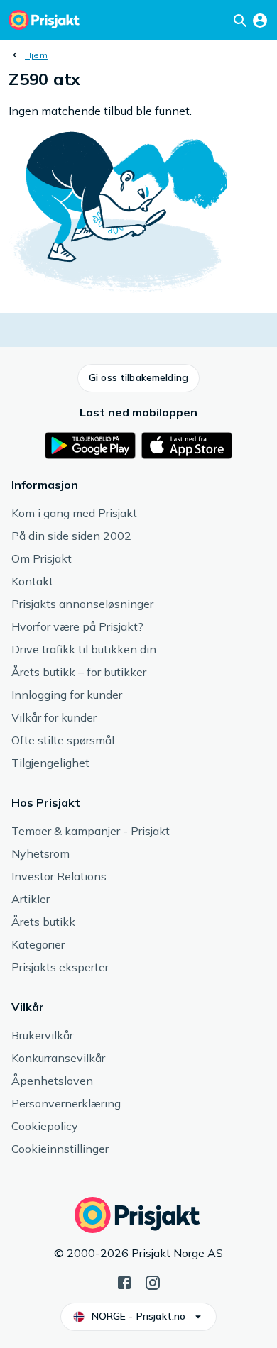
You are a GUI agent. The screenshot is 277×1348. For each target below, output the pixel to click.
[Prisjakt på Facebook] (124, 1281)
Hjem (36, 55)
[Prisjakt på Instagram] (152, 1281)
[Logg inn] (259, 20)
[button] (138, 378)
